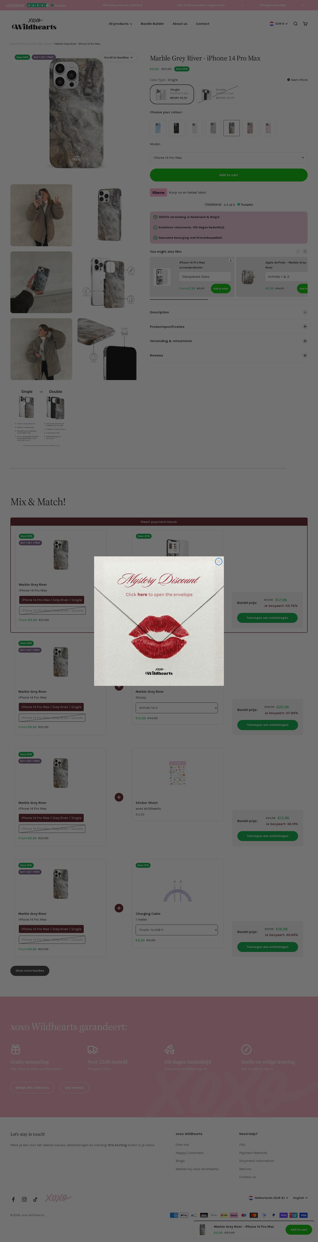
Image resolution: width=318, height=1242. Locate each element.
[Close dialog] (218, 561)
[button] (159, 621)
